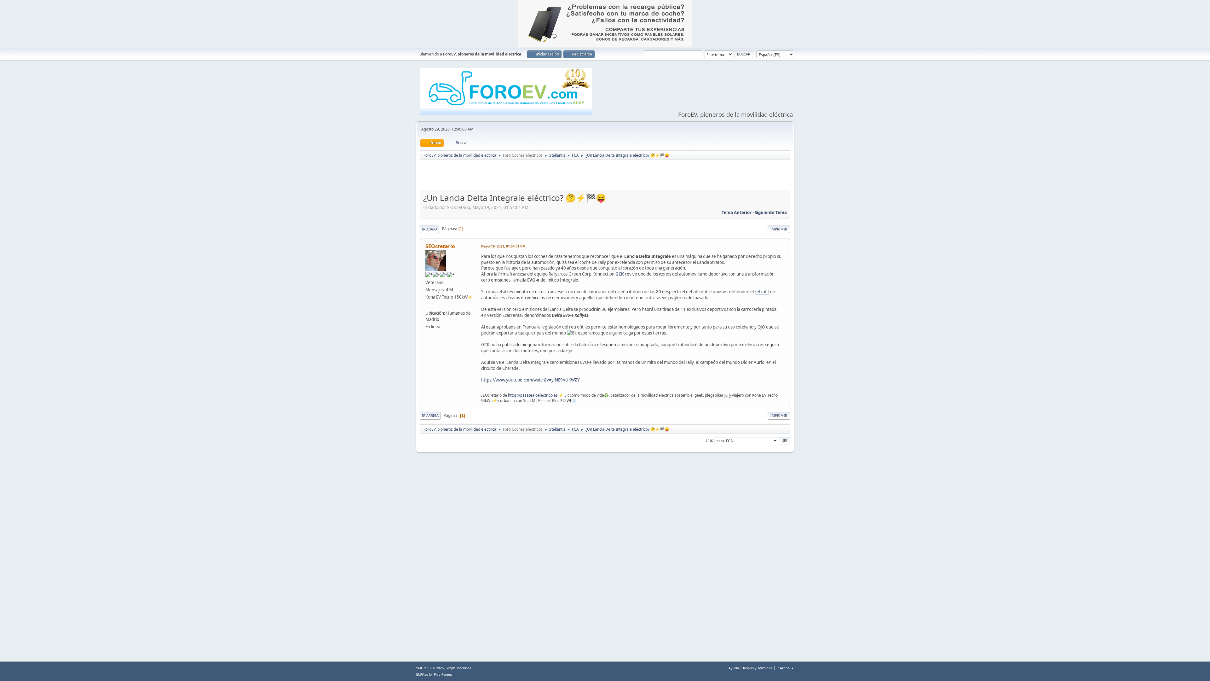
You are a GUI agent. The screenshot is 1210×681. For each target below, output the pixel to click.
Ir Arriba (430, 415)
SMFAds (422, 674)
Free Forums (443, 674)
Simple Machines (458, 668)
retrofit (762, 291)
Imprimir (778, 229)
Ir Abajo (429, 229)
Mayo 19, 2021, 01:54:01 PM (503, 246)
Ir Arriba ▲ (785, 668)
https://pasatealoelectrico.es (533, 395)
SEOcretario (440, 246)
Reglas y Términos (757, 668)
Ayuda (734, 668)
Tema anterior (737, 212)
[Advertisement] (605, 176)
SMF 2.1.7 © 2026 (430, 668)
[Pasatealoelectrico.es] (427, 305)
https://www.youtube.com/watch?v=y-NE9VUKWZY (530, 380)
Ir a (709, 440)
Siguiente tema (771, 212)
